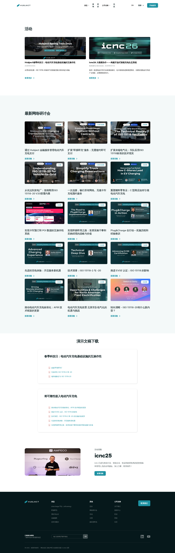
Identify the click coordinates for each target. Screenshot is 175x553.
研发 (115, 518)
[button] (86, 5)
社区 (114, 5)
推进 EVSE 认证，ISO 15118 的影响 (64, 412)
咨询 (93, 5)
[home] (23, 5)
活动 (91, 514)
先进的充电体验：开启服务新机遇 (63, 421)
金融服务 (54, 518)
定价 (98, 5)
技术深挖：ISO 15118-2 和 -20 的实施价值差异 (68, 416)
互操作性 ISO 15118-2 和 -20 (61, 372)
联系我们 (144, 503)
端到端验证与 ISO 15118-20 (61, 376)
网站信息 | (44, 548)
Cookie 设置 (65, 548)
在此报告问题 (57, 548)
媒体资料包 (93, 522)
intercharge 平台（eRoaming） (61, 506)
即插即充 (54, 510)
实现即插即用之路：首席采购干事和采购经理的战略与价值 (72, 425)
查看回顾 (100, 473)
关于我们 (117, 506)
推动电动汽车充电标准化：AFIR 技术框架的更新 (68, 408)
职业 (115, 514)
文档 (91, 518)
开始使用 (152, 5)
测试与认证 (55, 514)
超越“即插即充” (56, 368)
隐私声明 (49, 548)
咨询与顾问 (55, 522)
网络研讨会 (93, 510)
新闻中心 (117, 510)
